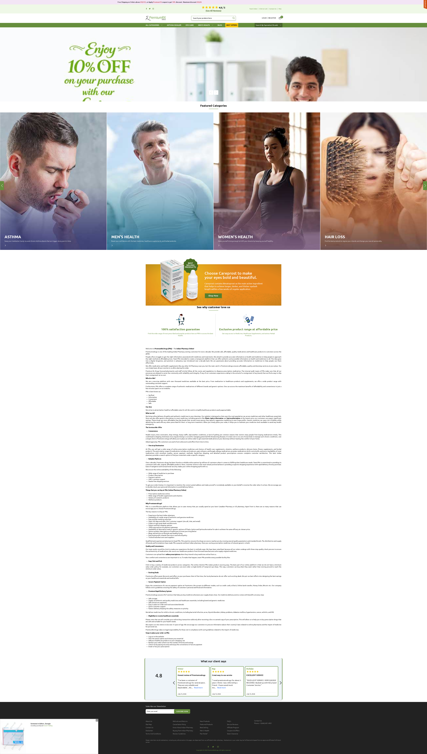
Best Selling (204, 727)
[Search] (234, 18)
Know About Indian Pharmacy (183, 727)
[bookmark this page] (425, 5)
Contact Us (272, 9)
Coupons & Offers (233, 731)
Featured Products (206, 724)
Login (264, 18)
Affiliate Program (233, 727)
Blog (220, 25)
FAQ (280, 9)
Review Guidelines (179, 734)
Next (216, 92)
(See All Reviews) (213, 11)
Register (272, 18)
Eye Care (190, 25)
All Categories (153, 25)
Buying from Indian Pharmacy (183, 731)
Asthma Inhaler (174, 25)
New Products (205, 721)
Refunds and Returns (180, 721)
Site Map (149, 724)
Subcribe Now (182, 711)
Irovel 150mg (48, 725)
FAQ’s (229, 721)
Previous (211, 92)
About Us (149, 721)
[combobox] (213, 18)
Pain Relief (203, 734)
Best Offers (231, 25)
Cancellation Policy (179, 724)
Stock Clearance (232, 734)
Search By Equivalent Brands (267, 25)
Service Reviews (232, 724)
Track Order (253, 9)
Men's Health (204, 25)
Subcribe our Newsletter (156, 706)
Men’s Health (204, 731)
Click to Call (263, 9)
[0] (280, 18)
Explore (7, 245)
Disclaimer (149, 731)
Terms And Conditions (153, 734)
